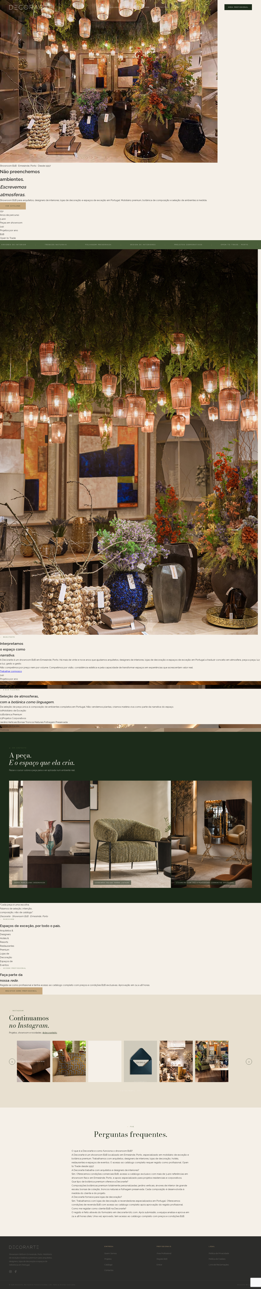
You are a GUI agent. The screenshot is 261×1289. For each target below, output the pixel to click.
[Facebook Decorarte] (15, 1272)
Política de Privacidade (219, 1253)
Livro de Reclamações (219, 1265)
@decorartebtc (49, 1033)
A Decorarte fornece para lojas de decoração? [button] (97, 1197)
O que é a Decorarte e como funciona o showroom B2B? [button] (102, 1151)
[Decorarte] (24, 1248)
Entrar (159, 1265)
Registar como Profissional (21, 991)
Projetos (132, 7)
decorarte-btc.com (244, 1285)
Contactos (162, 7)
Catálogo (108, 1265)
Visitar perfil (127, 1091)
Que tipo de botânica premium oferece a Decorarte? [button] (100, 1181)
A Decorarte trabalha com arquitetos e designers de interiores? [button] (105, 1170)
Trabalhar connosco (11, 671)
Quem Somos (110, 1253)
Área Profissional (238, 7)
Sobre (146, 7)
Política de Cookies (217, 1259)
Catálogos (115, 7)
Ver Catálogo (12, 206)
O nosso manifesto (37, 206)
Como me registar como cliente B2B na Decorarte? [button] (99, 1208)
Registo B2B (162, 1259)
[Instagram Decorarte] (10, 1272)
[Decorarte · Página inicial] (30, 7)
